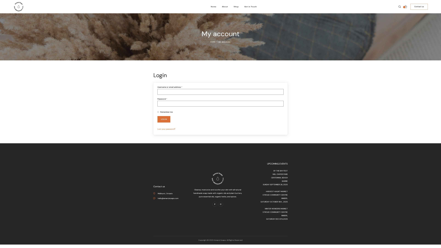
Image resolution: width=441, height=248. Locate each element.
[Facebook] (214, 204)
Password (166, 99)
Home (213, 42)
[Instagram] (220, 204)
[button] (400, 6)
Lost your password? (166, 129)
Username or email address (173, 87)
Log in (164, 119)
